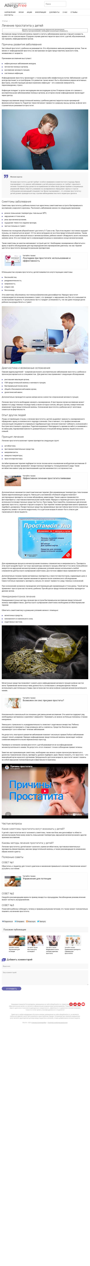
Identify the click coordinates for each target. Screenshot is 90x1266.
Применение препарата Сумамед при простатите (72, 951)
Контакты (8, 15)
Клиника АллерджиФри (39, 1022)
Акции (29, 12)
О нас (65, 12)
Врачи (21, 12)
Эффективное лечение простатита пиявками (47, 478)
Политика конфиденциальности (58, 1022)
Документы (54, 12)
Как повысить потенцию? (32, 950)
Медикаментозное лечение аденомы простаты (52, 951)
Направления (9, 12)
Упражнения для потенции (37, 878)
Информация (40, 12)
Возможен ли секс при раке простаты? (43, 700)
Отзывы (74, 12)
